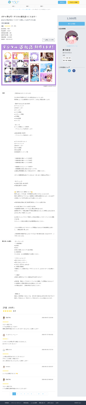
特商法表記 (26, 402)
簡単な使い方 (42, 402)
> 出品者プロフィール (71, 46)
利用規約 (7, 402)
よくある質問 (34, 402)
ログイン (62, 2)
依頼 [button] (41, 6)
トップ (9, 9)
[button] (5, 64)
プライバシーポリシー (16, 402)
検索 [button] (27, 6)
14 (43, 394)
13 (38, 394)
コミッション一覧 (16, 9)
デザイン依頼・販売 (26, 9)
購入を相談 (71, 24)
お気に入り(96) (49, 40)
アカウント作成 (73, 2)
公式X (57, 402)
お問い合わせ (50, 402)
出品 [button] (13, 6)
